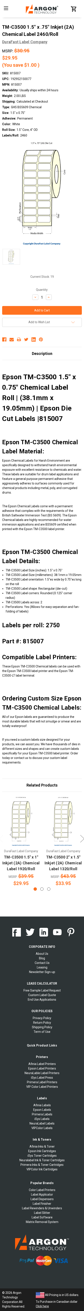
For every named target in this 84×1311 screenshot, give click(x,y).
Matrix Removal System (42, 1222)
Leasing (42, 967)
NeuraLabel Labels (42, 1123)
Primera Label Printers (42, 1082)
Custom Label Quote (42, 995)
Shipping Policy (42, 1027)
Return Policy (42, 1022)
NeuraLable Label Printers (42, 1073)
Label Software (42, 1217)
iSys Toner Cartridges (42, 1155)
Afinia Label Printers (42, 1064)
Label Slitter (42, 1213)
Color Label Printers (42, 1190)
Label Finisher (42, 1203)
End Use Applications (42, 999)
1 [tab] (35, 889)
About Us (42, 953)
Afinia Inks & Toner (42, 1146)
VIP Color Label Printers (42, 1086)
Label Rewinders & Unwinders (42, 1208)
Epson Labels (42, 1109)
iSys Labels (42, 1119)
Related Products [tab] (42, 785)
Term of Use (42, 1031)
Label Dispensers (42, 1199)
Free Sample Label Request (42, 990)
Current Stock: (42, 276)
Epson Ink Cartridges (42, 1151)
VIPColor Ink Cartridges (42, 1169)
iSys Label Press (42, 1077)
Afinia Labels (42, 1105)
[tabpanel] (21, 841)
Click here (42, 1306)
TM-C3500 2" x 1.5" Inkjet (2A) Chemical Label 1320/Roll (63, 863)
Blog (42, 958)
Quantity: (42, 289)
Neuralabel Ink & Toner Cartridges (42, 1160)
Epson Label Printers (42, 1068)
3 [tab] (48, 889)
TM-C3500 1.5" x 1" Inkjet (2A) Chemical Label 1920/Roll (21, 863)
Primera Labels (42, 1114)
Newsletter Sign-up (42, 972)
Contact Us (42, 963)
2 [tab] (42, 889)
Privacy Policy (42, 1018)
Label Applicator (42, 1194)
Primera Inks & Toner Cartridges (42, 1164)
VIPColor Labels (42, 1128)
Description (42, 353)
